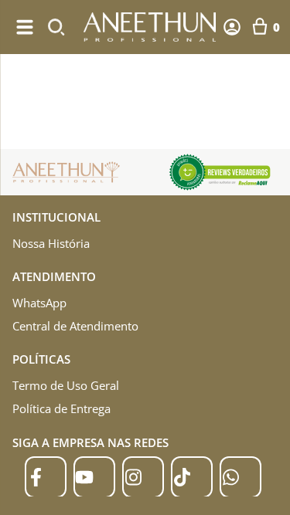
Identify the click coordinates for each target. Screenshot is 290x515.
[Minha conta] (232, 27)
